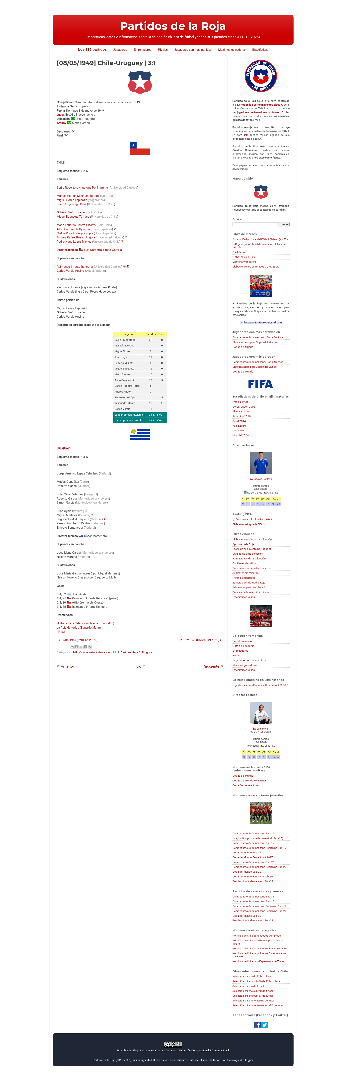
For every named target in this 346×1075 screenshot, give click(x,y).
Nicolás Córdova (262, 479)
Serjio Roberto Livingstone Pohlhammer (83, 187)
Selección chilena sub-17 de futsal (252, 995)
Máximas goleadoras (244, 665)
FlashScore (238, 252)
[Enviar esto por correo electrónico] (72, 647)
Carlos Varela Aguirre (70, 271)
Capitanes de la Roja (244, 563)
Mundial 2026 (240, 435)
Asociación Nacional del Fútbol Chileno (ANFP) (260, 239)
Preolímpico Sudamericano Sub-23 (252, 881)
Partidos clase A (131, 652)
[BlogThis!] (76, 647)
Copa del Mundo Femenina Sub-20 (252, 876)
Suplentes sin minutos (245, 572)
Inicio (137, 666)
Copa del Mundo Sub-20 (246, 871)
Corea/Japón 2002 (243, 406)
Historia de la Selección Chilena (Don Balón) (85, 623)
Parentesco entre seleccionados (251, 568)
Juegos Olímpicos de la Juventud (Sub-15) (257, 838)
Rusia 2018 (239, 425)
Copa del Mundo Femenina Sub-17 (252, 857)
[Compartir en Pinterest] (90, 647)
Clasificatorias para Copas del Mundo (254, 342)
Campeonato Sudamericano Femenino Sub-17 (259, 847)
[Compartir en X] (81, 647)
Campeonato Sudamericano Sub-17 (253, 843)
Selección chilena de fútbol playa (251, 976)
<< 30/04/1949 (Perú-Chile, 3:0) (77, 640)
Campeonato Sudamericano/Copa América (257, 337)
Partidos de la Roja (173, 26)
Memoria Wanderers (244, 261)
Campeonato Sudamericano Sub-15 (253, 833)
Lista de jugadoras (243, 645)
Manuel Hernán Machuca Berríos (78, 196)
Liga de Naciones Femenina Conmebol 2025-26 (260, 685)
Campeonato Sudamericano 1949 (99, 652)
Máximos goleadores (232, 49)
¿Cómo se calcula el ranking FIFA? (252, 519)
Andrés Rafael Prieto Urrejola (76, 237)
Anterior (67, 666)
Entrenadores (142, 49)
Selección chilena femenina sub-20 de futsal (258, 1005)
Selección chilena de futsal (248, 986)
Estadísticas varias (243, 597)
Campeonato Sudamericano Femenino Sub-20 (259, 866)
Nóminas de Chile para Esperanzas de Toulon (258, 961)
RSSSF (61, 632)
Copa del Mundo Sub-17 (246, 852)
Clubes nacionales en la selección (252, 539)
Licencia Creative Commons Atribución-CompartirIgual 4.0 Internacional (187, 1050)
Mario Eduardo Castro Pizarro (76, 225)
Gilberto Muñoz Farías (71, 212)
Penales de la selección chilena (250, 592)
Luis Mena (263, 728)
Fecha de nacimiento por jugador (251, 548)
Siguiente (212, 666)
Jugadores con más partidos (193, 49)
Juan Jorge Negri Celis (71, 204)
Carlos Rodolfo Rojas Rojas (75, 233)
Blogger (248, 1060)
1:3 (273, 745)
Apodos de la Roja (243, 544)
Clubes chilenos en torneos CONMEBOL (255, 266)
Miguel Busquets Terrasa (73, 216)
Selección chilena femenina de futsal (253, 1000)
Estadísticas (260, 49)
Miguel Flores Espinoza (72, 200)
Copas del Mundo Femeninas (249, 780)
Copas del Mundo (242, 346)
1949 (74, 652)
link (246, 134)
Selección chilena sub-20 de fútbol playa (256, 981)
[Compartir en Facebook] (85, 647)
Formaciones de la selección (249, 558)
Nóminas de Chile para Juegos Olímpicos (256, 935)
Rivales (163, 49)
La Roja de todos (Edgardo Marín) (79, 627)
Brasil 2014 (239, 421)
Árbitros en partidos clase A (248, 587)
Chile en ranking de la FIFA (247, 524)
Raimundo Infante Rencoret (75, 266)
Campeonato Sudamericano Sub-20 (253, 862)
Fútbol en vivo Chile (243, 256)
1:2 (276, 492)
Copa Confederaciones (246, 785)
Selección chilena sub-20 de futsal (252, 990)
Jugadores (120, 49)
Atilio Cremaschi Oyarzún (73, 229)
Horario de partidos (243, 577)
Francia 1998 (240, 401)
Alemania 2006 (241, 411)
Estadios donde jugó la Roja (248, 582)
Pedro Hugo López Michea (74, 241)
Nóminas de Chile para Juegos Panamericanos (259, 948)
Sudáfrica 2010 (241, 416)
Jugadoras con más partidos (249, 660)
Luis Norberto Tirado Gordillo (103, 250)
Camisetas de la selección (247, 553)
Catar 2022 (239, 430)
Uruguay (147, 652)
